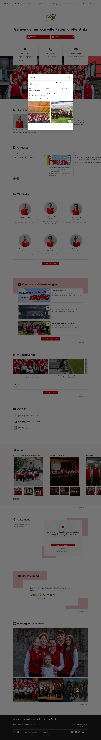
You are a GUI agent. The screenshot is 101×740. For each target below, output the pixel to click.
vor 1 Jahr (36, 84)
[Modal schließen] (50, 370)
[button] (39, 112)
